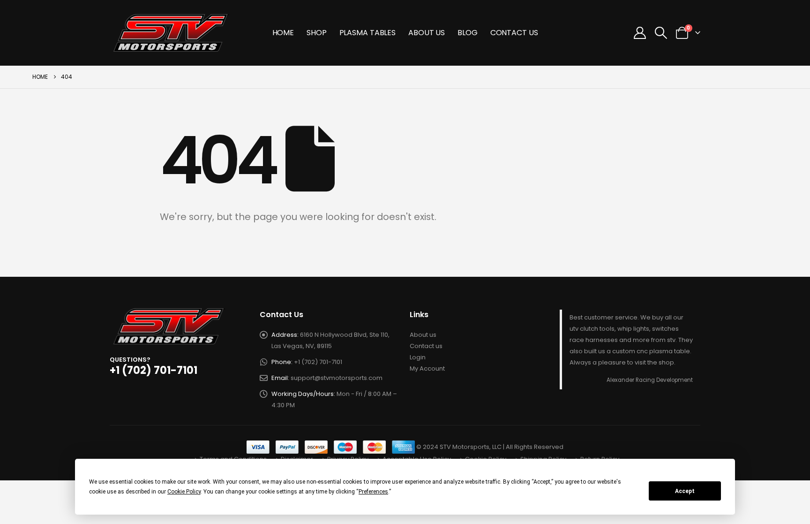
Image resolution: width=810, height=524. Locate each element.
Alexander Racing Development (650, 380)
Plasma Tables (367, 32)
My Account (427, 368)
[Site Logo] (172, 33)
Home (283, 32)
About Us (426, 32)
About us (423, 334)
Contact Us (514, 32)
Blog (468, 32)
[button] (661, 33)
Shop (317, 32)
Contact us (426, 346)
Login (418, 357)
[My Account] (639, 33)
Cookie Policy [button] (184, 491)
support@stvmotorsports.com (336, 377)
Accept (685, 491)
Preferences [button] (373, 491)
